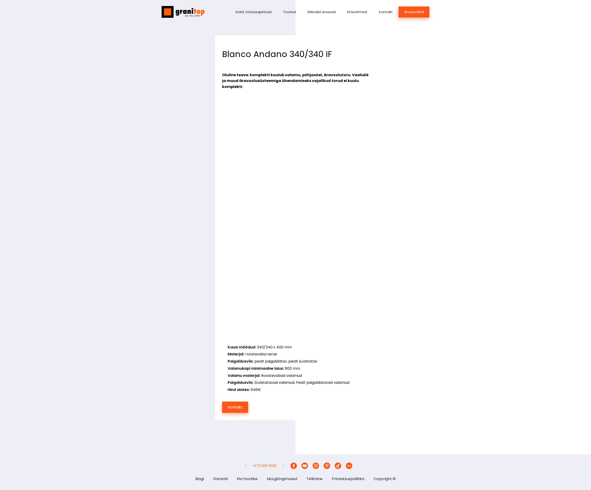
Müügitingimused (282, 478)
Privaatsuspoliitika (348, 478)
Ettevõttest (357, 11)
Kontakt (386, 11)
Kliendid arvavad (322, 11)
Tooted (289, 11)
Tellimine (314, 478)
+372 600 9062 (265, 465)
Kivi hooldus (247, 478)
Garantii (220, 478)
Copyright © (385, 478)
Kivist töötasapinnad (253, 11)
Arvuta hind (414, 11)
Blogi (199, 478)
